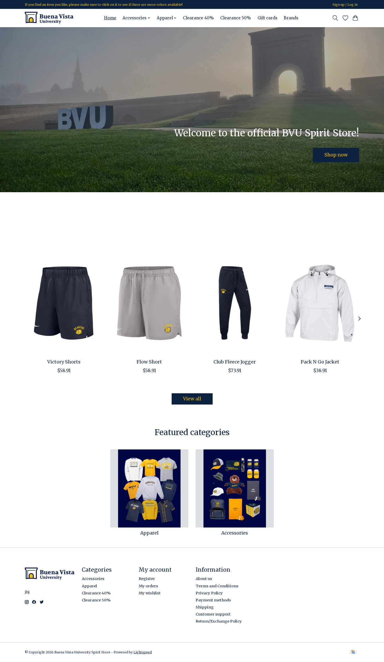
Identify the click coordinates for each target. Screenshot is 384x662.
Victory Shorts (63, 362)
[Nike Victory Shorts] (64, 303)
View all (192, 399)
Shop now (336, 154)
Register (147, 578)
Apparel (149, 533)
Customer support (213, 614)
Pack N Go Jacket (320, 362)
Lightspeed (142, 652)
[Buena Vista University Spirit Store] (49, 18)
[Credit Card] (353, 652)
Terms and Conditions (217, 586)
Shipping (205, 607)
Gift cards (267, 17)
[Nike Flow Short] (149, 303)
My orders (148, 586)
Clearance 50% (235, 17)
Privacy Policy (209, 593)
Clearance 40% (198, 17)
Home (110, 17)
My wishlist (150, 593)
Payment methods (213, 600)
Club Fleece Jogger (234, 362)
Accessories (234, 533)
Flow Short (149, 362)
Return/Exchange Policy (219, 621)
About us (204, 578)
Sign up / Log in (345, 5)
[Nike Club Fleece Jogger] (235, 303)
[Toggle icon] (335, 18)
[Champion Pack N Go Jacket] (320, 303)
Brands (291, 17)
